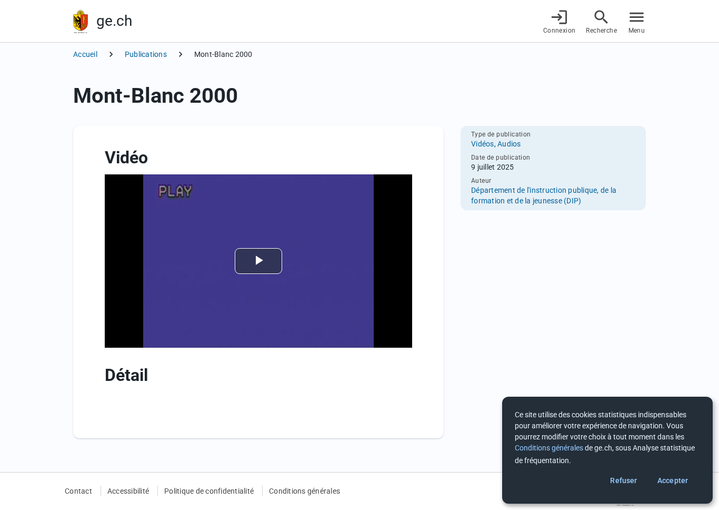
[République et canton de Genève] (80, 21)
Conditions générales (304, 491)
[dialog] (607, 450)
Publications (146, 54)
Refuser (623, 480)
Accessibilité (128, 491)
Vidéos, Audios (496, 144)
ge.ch (114, 21)
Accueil (85, 54)
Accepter (672, 480)
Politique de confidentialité (209, 491)
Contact (78, 491)
